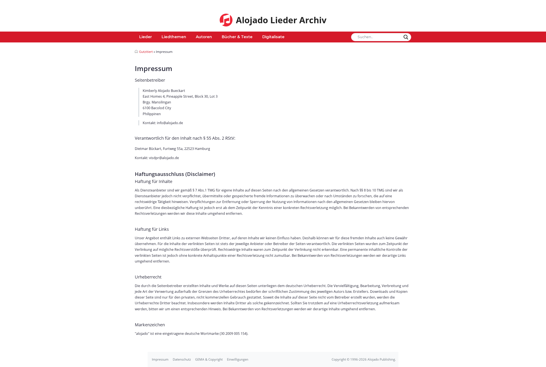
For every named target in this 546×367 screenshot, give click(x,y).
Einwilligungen (237, 359)
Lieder (145, 37)
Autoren (204, 37)
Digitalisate (273, 37)
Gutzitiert (146, 51)
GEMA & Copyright (209, 359)
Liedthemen (173, 37)
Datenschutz (182, 359)
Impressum (160, 359)
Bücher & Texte (237, 37)
